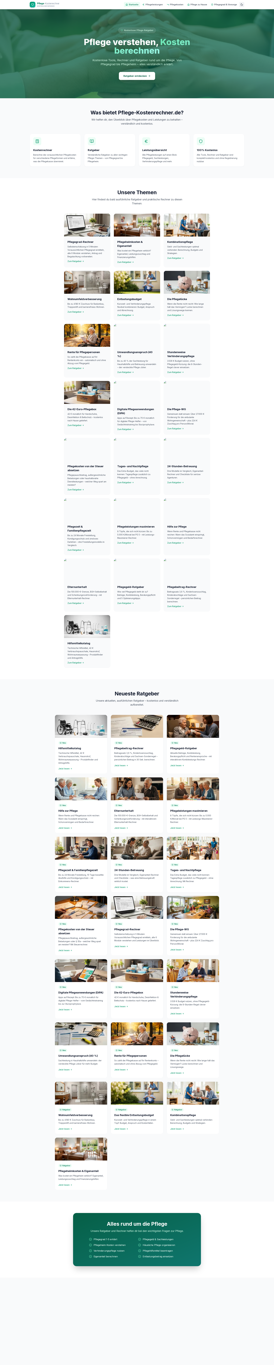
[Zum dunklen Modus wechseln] (241, 4)
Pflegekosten (176, 4)
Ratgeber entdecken (135, 76)
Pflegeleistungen (154, 4)
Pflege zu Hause (199, 4)
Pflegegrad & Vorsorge (225, 4)
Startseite (133, 4)
